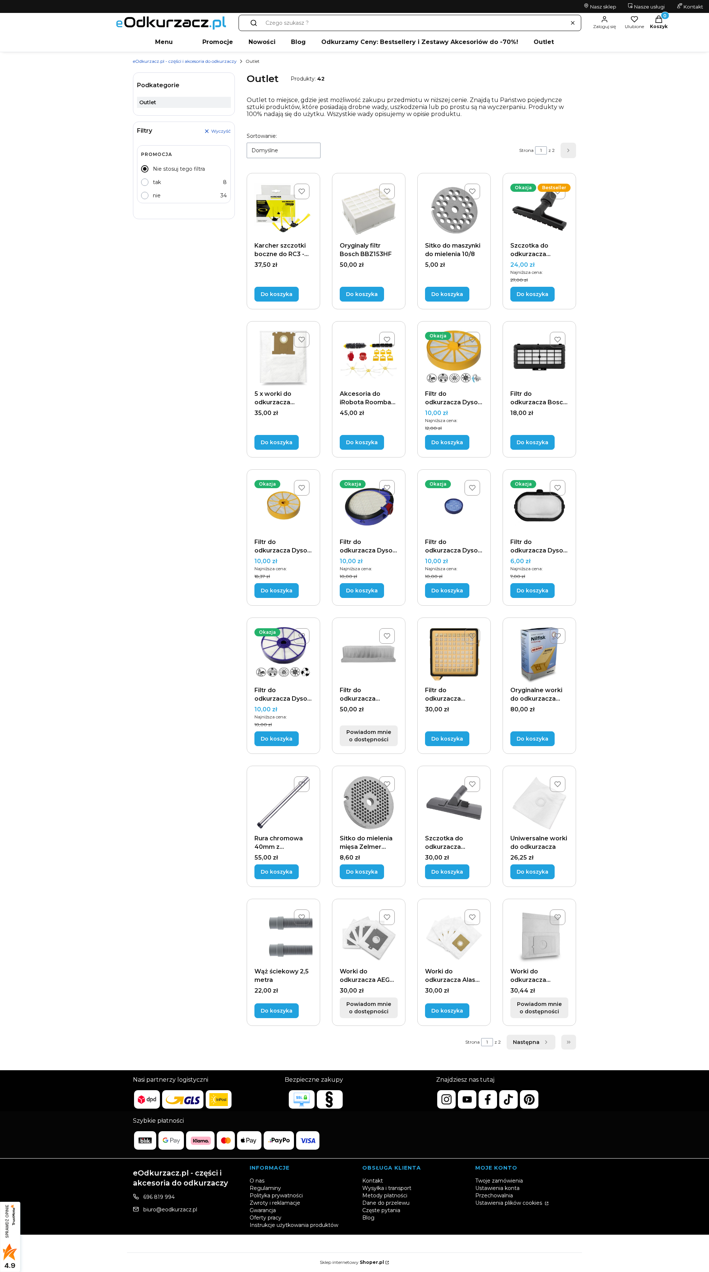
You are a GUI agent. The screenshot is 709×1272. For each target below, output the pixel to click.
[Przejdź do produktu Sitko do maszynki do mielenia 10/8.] (454, 210)
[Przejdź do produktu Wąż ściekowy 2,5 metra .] (283, 936)
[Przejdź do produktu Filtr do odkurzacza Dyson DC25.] (369, 506)
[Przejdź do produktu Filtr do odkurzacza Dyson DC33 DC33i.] (283, 654)
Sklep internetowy (352, 1262)
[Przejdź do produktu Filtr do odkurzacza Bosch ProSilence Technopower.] (539, 358)
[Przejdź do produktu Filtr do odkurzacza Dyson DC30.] (539, 506)
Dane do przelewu (386, 1203)
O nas (257, 1180)
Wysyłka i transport (386, 1188)
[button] (254, 23)
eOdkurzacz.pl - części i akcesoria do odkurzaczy (185, 61)
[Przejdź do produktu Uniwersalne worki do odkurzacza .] (539, 802)
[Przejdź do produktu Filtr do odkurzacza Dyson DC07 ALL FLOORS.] (283, 506)
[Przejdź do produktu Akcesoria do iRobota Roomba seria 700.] (369, 358)
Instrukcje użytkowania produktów (294, 1225)
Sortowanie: (262, 136)
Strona (526, 150)
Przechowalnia (494, 1195)
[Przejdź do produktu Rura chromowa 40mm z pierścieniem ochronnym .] (283, 802)
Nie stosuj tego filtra (179, 169)
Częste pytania (381, 1210)
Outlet (544, 41)
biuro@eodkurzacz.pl (170, 1209)
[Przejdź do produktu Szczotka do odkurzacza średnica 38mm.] (454, 802)
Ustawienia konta (497, 1188)
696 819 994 (159, 1197)
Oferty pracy (265, 1217)
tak (157, 182)
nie (157, 195)
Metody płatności (384, 1195)
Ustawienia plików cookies (509, 1203)
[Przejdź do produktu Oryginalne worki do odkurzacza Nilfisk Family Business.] (539, 654)
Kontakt (692, 7)
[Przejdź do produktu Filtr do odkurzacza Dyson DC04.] (454, 358)
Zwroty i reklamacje (275, 1203)
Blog (298, 41)
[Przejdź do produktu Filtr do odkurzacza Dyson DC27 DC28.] (454, 506)
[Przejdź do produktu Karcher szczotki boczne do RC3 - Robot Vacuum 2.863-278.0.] (283, 210)
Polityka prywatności (276, 1195)
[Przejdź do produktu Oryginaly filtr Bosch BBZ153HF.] (369, 210)
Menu (164, 41)
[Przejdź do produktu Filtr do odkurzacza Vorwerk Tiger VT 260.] (454, 654)
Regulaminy (265, 1188)
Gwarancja (263, 1210)
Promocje (217, 41)
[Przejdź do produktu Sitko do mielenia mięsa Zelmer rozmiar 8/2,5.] (369, 802)
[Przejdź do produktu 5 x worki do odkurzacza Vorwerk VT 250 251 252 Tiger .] (283, 358)
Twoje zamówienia (499, 1180)
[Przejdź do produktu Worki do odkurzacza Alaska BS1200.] (454, 936)
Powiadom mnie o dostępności (368, 736)
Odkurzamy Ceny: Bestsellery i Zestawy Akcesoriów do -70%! (419, 41)
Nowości (262, 41)
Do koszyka (276, 294)
